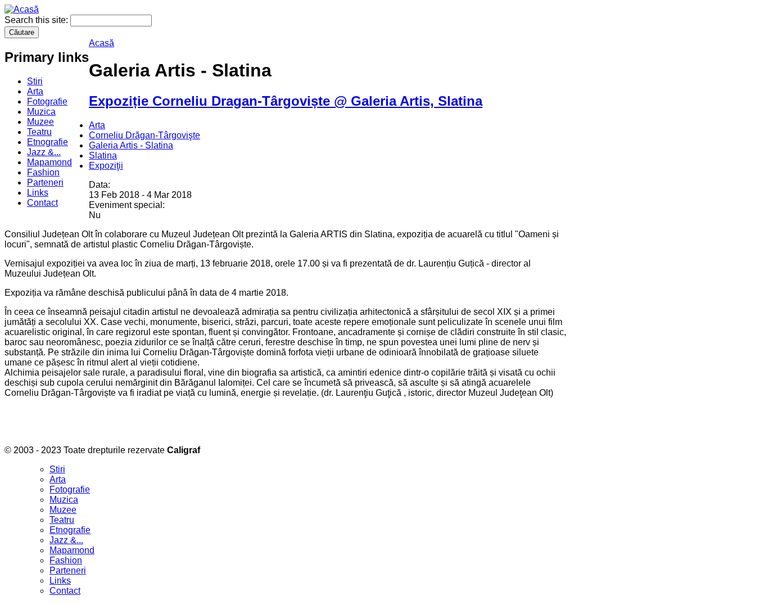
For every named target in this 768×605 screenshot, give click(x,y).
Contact (42, 202)
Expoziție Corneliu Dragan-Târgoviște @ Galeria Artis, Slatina (285, 101)
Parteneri (45, 182)
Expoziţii (106, 165)
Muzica (41, 111)
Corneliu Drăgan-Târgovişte (144, 135)
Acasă (101, 43)
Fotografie (47, 101)
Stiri (35, 81)
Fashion (43, 172)
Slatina (103, 155)
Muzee (40, 122)
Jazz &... (44, 152)
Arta (35, 91)
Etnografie (47, 142)
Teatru (39, 132)
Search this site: (37, 20)
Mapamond (49, 162)
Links (37, 192)
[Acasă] (21, 9)
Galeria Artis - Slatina (131, 145)
